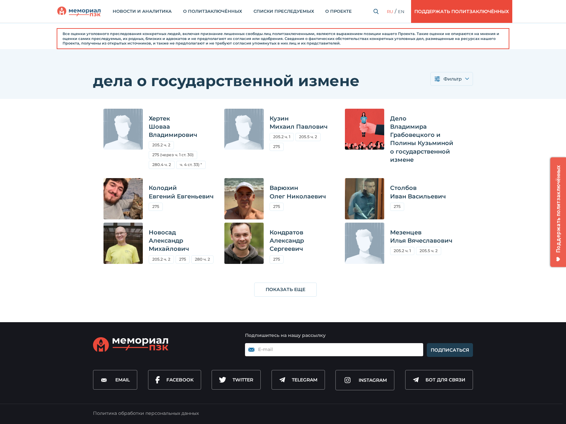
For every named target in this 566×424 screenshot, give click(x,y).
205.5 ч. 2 (310, 137)
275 (278, 147)
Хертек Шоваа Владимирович (173, 126)
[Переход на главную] (79, 11)
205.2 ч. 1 (281, 136)
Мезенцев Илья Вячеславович (421, 236)
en (401, 11)
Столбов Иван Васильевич (418, 192)
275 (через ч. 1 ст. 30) (174, 155)
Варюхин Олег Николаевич (298, 192)
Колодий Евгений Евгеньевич (181, 192)
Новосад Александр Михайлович (169, 240)
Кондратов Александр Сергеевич (287, 240)
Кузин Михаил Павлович (299, 122)
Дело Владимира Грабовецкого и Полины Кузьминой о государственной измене (421, 139)
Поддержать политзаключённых (461, 11)
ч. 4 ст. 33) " (191, 164)
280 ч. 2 (202, 259)
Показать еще (285, 289)
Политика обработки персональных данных (146, 413)
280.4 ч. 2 (161, 164)
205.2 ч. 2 (161, 144)
